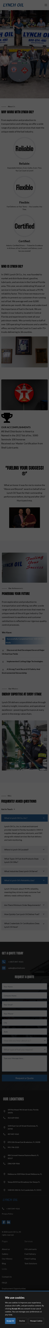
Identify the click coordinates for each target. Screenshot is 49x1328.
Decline (22, 1321)
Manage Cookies (36, 1321)
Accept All (10, 1321)
